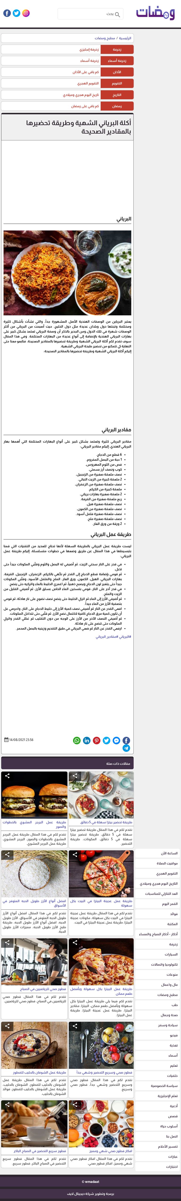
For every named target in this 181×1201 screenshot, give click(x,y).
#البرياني (125, 636)
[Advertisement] (67, 180)
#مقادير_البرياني (107, 636)
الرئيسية (125, 38)
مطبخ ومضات (105, 38)
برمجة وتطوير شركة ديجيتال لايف (90, 1194)
